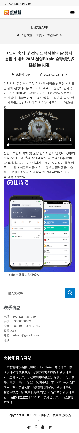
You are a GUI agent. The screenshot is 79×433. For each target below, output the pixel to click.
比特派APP (52, 35)
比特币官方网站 (18, 358)
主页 (39, 35)
